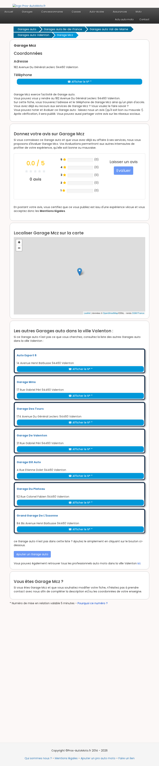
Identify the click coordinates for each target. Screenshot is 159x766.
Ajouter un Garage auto (32, 554)
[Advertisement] (39, 663)
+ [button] (19, 242)
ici (138, 563)
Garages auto (27, 29)
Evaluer (123, 170)
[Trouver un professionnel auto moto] (29, 6)
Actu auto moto (124, 19)
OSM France (138, 312)
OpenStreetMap (110, 312)
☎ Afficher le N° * (79, 82)
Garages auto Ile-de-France (63, 29)
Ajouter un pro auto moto (98, 758)
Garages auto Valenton (33, 35)
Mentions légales (52, 211)
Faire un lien (126, 758)
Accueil (8, 11)
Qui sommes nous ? (38, 758)
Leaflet (87, 312)
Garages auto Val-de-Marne (109, 29)
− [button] (19, 248)
